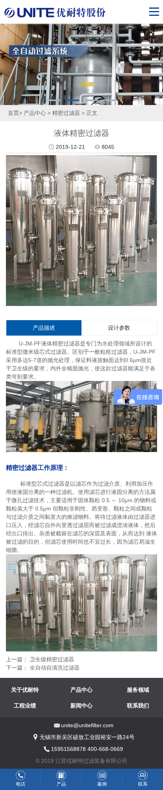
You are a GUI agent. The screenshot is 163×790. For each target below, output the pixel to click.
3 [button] (91, 100)
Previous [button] (11, 230)
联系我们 (138, 705)
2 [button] (72, 100)
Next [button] (152, 230)
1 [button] (54, 100)
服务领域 (138, 690)
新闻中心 (81, 705)
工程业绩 (25, 705)
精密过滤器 (66, 113)
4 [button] (109, 100)
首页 (13, 113)
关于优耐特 (25, 690)
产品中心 (35, 113)
